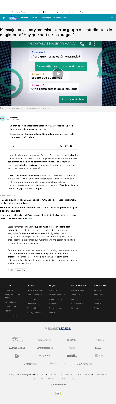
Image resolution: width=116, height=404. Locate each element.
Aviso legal (11, 375)
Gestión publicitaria (88, 375)
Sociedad (98, 299)
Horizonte (53, 303)
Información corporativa (25, 375)
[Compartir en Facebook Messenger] (71, 146)
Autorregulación (11, 302)
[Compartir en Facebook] (76, 146)
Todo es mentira (12, 117)
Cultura (97, 308)
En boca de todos (57, 294)
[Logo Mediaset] (58, 330)
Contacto (104, 375)
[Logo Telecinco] (44, 340)
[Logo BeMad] (17, 356)
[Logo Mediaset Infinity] (17, 340)
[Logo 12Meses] (99, 355)
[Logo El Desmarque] (17, 348)
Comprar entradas (35, 290)
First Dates (53, 290)
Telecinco (75, 294)
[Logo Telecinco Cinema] (71, 356)
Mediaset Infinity (78, 290)
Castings (8, 311)
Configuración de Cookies (58, 375)
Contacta (9, 290)
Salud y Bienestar (34, 312)
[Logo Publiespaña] (58, 364)
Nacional (97, 290)
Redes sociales (20, 270)
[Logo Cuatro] (71, 340)
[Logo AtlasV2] (30, 364)
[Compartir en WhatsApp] (61, 146)
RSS (98, 375)
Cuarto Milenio (55, 299)
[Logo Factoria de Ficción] (44, 348)
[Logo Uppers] (44, 356)
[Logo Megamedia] (59, 384)
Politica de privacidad (41, 375)
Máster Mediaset (12, 315)
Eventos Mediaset (34, 308)
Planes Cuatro (33, 299)
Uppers (74, 308)
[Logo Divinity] (99, 340)
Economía (98, 303)
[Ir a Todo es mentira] (12, 17)
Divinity (74, 299)
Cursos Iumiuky (33, 303)
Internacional (99, 294)
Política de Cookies (74, 375)
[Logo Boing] (72, 348)
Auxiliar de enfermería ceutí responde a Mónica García (21, 12)
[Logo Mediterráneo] (85, 364)
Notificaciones (11, 306)
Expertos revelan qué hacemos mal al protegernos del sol (64, 12)
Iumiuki (52, 312)
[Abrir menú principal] (112, 17)
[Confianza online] (58, 395)
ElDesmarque (77, 303)
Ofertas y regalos (34, 294)
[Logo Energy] (99, 348)
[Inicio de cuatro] (4, 17)
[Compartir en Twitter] (66, 146)
